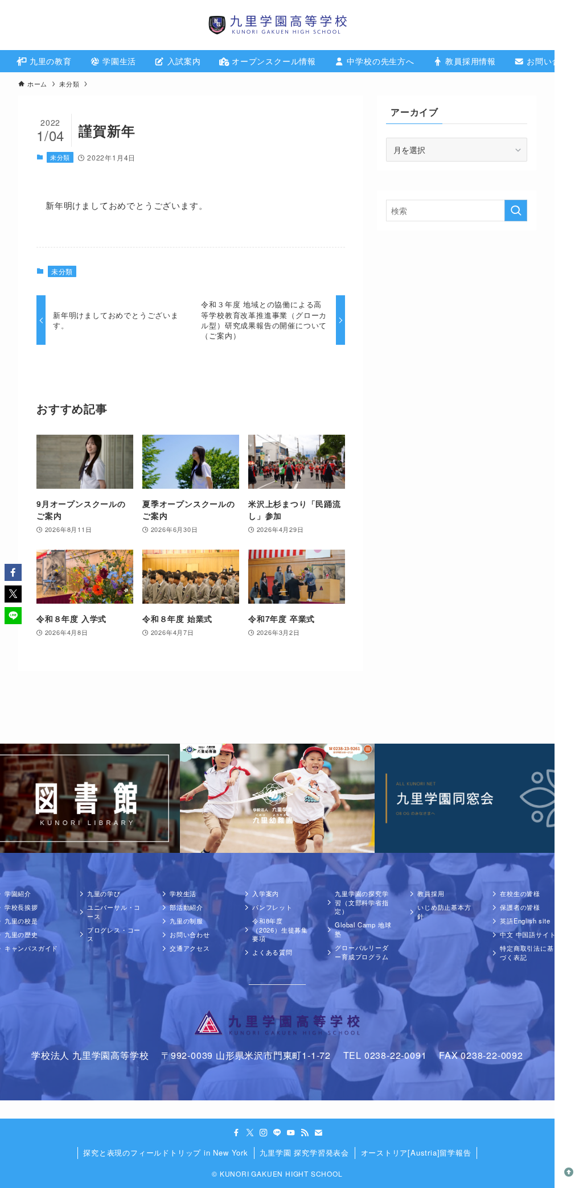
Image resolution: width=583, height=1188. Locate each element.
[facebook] (236, 1133)
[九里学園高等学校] (277, 25)
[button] (13, 572)
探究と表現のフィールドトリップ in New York (165, 1152)
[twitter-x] (250, 1133)
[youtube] (291, 1133)
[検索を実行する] (515, 210)
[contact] (318, 1133)
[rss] (304, 1133)
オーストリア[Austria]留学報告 (416, 1152)
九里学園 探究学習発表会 (304, 1152)
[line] (277, 1133)
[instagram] (263, 1133)
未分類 (60, 157)
